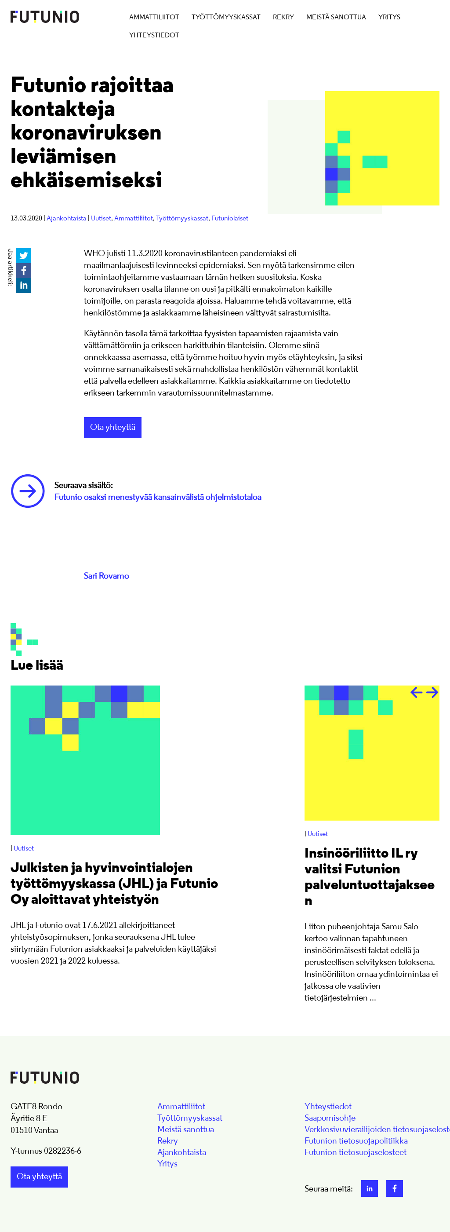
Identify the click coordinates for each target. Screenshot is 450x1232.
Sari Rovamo (106, 576)
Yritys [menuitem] (389, 17)
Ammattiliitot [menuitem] (154, 17)
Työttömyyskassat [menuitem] (226, 17)
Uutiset (101, 218)
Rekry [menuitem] (283, 17)
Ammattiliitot (133, 218)
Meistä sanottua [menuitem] (336, 17)
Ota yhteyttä (112, 427)
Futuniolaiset (229, 218)
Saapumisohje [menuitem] (330, 1118)
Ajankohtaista (67, 218)
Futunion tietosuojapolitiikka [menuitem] (356, 1141)
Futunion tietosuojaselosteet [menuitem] (355, 1152)
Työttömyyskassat (182, 218)
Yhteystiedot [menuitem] (154, 35)
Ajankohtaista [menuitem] (181, 1152)
